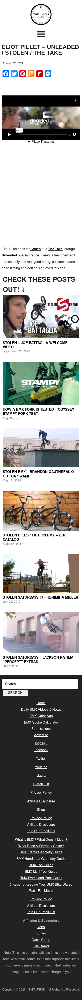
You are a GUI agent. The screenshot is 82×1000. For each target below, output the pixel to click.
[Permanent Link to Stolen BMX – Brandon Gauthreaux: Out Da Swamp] (41, 447)
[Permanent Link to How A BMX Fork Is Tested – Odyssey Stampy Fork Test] (41, 383)
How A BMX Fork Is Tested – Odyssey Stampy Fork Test (38, 411)
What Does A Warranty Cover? (41, 845)
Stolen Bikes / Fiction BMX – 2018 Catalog (34, 537)
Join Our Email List (41, 830)
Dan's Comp (41, 939)
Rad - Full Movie (41, 890)
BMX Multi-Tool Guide (41, 871)
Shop (41, 809)
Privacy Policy (41, 792)
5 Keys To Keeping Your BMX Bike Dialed (41, 884)
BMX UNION (41, 14)
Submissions (41, 728)
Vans (41, 926)
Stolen (35, 248)
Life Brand (41, 946)
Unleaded (9, 255)
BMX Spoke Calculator (41, 722)
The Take (55, 248)
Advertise (41, 734)
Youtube (41, 766)
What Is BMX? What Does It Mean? (41, 839)
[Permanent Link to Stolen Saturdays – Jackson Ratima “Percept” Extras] (41, 632)
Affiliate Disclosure (41, 801)
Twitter (41, 758)
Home (41, 702)
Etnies (41, 933)
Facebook (41, 749)
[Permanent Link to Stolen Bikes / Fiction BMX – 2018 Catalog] (41, 511)
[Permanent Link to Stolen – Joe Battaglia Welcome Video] (41, 316)
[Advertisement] (41, 200)
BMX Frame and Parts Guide (41, 877)
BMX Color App (41, 715)
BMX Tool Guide (41, 864)
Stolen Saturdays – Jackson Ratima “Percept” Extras (38, 659)
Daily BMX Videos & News (41, 709)
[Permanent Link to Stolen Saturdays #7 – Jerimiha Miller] (41, 573)
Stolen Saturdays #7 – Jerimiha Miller (40, 597)
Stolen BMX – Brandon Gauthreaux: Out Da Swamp (38, 473)
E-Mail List (41, 784)
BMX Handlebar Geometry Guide (41, 858)
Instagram (41, 775)
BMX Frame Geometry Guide (41, 852)
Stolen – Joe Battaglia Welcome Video (35, 344)
